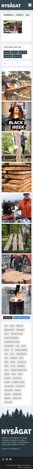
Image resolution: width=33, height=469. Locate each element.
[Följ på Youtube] (10, 459)
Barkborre (20, 330)
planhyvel (21, 366)
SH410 (20, 374)
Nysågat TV (22, 362)
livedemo (14, 358)
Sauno (7, 374)
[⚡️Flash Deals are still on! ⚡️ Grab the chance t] (16, 147)
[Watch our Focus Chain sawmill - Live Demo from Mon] (16, 208)
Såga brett (22, 52)
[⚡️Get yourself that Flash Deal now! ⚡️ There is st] (16, 177)
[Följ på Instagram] (6, 459)
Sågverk (7, 394)
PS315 (6, 370)
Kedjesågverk (21, 354)
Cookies (19, 467)
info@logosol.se (15, 449)
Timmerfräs (17, 394)
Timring (14, 52)
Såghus (17, 390)
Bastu (7, 334)
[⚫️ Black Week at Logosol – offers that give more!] (16, 116)
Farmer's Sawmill (21, 350)
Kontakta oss (27, 467)
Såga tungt (17, 56)
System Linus (9, 386)
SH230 (14, 374)
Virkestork (17, 398)
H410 (6, 354)
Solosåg (7, 378)
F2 (11, 350)
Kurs (6, 358)
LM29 (21, 358)
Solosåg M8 (17, 378)
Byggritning (9, 346)
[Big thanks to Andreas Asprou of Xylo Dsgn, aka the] (16, 269)
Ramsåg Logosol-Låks (18, 370)
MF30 (6, 362)
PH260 (6, 366)
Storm (7, 382)
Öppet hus (8, 402)
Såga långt (7, 56)
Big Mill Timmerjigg (11, 338)
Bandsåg (20, 326)
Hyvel (12, 354)
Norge (13, 362)
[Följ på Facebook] (3, 459)
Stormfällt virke (18, 382)
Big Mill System (16, 334)
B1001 (12, 326)
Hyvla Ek (7, 52)
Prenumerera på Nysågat (13, 465)
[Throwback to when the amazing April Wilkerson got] (16, 86)
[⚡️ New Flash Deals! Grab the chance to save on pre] (16, 238)
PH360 (13, 366)
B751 (6, 326)
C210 (17, 346)
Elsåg (6, 350)
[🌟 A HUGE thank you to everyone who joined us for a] (16, 300)
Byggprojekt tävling (12, 342)
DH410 (24, 346)
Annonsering (26, 465)
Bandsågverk (9, 330)
